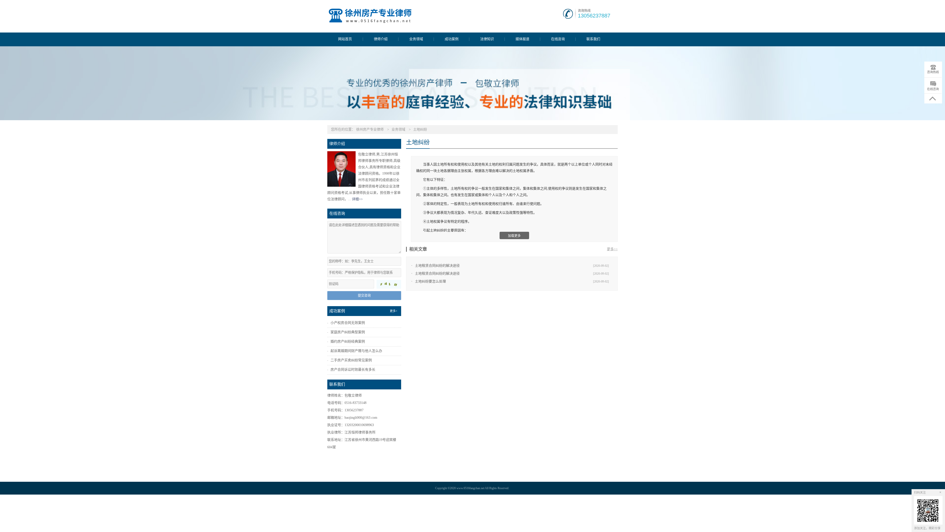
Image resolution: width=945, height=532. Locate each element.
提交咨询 (364, 295)
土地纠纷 (420, 129)
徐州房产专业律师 (370, 129)
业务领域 (416, 39)
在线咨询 (558, 39)
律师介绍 (381, 39)
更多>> (612, 249)
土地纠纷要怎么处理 (430, 281)
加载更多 (514, 235)
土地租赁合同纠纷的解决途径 (437, 265)
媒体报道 (522, 39)
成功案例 (451, 39)
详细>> (357, 199)
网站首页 (345, 39)
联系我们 (593, 39)
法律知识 (487, 39)
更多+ (393, 311)
